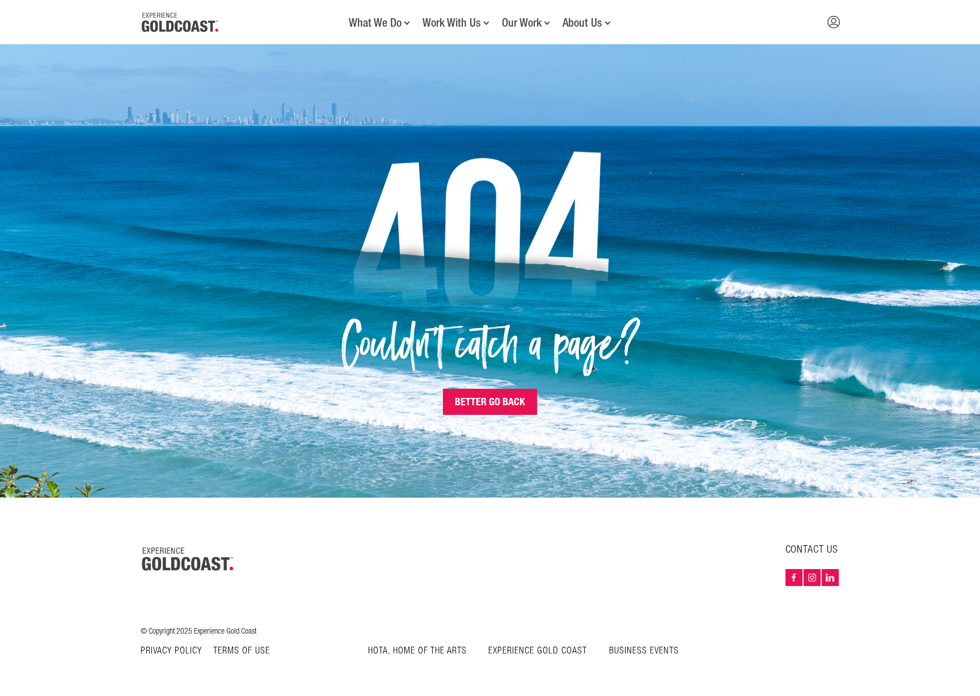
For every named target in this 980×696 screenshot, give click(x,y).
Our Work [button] (522, 22)
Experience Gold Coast (537, 651)
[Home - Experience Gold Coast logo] (180, 22)
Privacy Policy (171, 651)
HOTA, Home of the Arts (417, 651)
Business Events (644, 651)
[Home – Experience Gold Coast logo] (188, 559)
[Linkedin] (830, 577)
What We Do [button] (375, 22)
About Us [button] (582, 22)
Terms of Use (241, 651)
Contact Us (811, 550)
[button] (833, 22)
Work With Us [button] (452, 22)
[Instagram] (812, 577)
